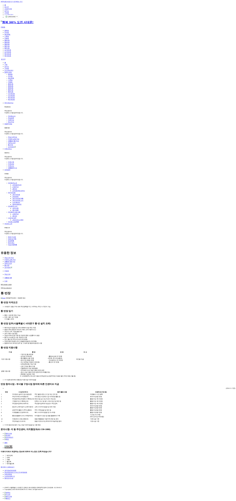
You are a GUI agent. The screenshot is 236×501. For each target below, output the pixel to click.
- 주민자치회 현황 (17, 198)
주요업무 (11, 118)
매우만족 (10, 455)
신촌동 (6, 36)
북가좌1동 (7, 54)
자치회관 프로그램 (14, 212)
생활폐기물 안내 (13, 141)
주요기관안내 (12, 137)
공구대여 (11, 147)
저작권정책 (8, 474)
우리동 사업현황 (13, 222)
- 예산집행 (15, 210)
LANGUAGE (12, 16)
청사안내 (11, 122)
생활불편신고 (12, 168)
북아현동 (7, 34)
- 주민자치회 (16, 194)
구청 (5, 64)
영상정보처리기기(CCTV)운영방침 (15, 472)
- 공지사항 (15, 208)
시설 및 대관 (12, 218)
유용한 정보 (8, 124)
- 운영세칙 (15, 196)
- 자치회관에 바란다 (18, 191)
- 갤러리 (14, 189)
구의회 (6, 13)
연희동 (3, 27)
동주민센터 (8, 72)
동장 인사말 (12, 237)
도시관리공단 (8, 15)
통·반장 (10, 145)
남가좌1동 (7, 50)
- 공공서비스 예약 (17, 220)
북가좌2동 (7, 56)
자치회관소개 (12, 183)
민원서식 (11, 166)
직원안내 (11, 120)
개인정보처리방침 (10, 470)
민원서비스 (8, 149)
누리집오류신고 (9, 476)
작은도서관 (11, 143)
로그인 (6, 7)
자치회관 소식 (12, 206)
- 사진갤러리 (16, 202)
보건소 (6, 11)
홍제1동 (7, 40)
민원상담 (11, 164)
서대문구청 (8, 9)
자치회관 (7, 170)
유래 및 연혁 (12, 239)
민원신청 (11, 162)
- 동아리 (14, 216)
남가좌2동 (7, 52)
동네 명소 (11, 243)
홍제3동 (7, 44)
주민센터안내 (8, 103)
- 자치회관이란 (16, 185)
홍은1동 (7, 46)
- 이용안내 (15, 187)
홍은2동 (7, 48)
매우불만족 (10, 463)
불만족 (9, 461)
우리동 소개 (8, 224)
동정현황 (11, 241)
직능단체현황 (12, 245)
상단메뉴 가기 (17, 1)
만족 (8, 457)
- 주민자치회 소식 (17, 200)
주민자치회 (11, 193)
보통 (8, 459)
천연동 (6, 32)
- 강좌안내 (15, 214)
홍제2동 (7, 42)
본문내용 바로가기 (7, 1)
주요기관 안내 (9, 258)
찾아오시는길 (8, 478)
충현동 (6, 30)
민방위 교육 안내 (13, 139)
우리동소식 (11, 116)
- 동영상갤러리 (16, 204)
